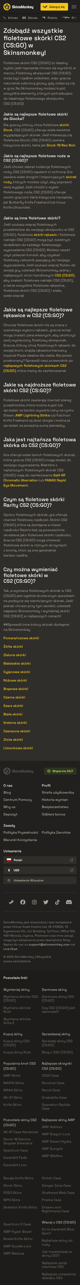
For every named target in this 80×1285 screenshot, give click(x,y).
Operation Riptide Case (56, 1106)
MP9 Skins (11, 1200)
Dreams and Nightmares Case (55, 1209)
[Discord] (69, 902)
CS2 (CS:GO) (64, 275)
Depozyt (10, 814)
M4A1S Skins (13, 1083)
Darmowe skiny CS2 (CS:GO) (58, 998)
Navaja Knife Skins (18, 1178)
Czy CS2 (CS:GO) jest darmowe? (58, 1010)
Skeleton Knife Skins (20, 1207)
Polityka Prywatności (20, 832)
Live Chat (10, 949)
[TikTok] (57, 902)
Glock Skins (12, 1185)
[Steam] (11, 902)
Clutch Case (51, 1178)
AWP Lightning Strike (32, 415)
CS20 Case (50, 1075)
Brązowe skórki (15, 689)
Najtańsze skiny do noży (57, 1242)
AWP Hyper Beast (17, 1231)
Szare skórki (13, 706)
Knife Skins (12, 1104)
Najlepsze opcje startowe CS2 (54, 1265)
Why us (9, 807)
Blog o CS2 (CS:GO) (57, 1052)
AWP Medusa (13, 1253)
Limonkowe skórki (18, 748)
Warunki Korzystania (20, 840)
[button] (54, 7)
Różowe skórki (15, 680)
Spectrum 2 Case (17, 1224)
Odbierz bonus (53, 814)
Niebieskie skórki (17, 663)
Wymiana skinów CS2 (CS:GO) (20, 998)
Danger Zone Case (56, 1185)
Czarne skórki (14, 697)
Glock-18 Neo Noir (61, 145)
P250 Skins (12, 1192)
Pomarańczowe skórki (21, 638)
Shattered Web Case (58, 1192)
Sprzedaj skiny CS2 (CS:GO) (57, 1043)
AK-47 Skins (12, 1097)
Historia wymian (55, 799)
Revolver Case (53, 1083)
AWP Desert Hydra (56, 1141)
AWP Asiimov (52, 1127)
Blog (7, 792)
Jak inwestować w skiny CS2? (57, 1253)
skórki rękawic (45, 234)
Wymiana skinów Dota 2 (17, 1021)
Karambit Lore (14, 1165)
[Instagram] (34, 902)
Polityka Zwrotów (56, 832)
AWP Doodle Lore (17, 1246)
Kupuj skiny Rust (17, 1052)
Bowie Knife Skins (17, 1239)
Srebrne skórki (15, 722)
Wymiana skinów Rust (17, 1010)
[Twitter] (46, 902)
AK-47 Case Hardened (20, 1132)
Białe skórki (12, 714)
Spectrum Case (15, 1150)
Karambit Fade (15, 1157)
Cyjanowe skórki (16, 672)
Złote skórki (13, 739)
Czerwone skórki (16, 731)
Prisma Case (51, 1200)
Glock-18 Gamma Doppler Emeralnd (17, 1141)
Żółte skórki (13, 646)
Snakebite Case (54, 1097)
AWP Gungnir (52, 1148)
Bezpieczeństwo (55, 807)
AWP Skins (11, 1075)
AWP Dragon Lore (56, 1134)
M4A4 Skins (12, 1090)
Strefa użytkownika (58, 792)
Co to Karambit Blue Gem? (58, 1231)
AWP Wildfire (52, 1156)
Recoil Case (51, 1090)
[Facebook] (23, 902)
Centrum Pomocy (17, 799)
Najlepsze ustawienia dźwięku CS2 (59, 1276)
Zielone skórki (14, 655)
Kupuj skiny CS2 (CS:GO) (16, 1043)
